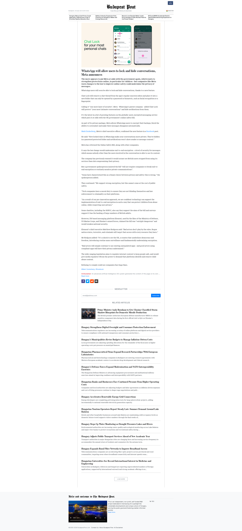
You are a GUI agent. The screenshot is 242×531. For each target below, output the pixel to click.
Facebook (150, 131)
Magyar (170, 10)
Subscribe (155, 295)
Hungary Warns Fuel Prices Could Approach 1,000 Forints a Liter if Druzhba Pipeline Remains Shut (80, 17)
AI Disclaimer (118, 527)
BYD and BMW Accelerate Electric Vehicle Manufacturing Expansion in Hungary (159, 17)
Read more (85, 276)
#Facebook (100, 269)
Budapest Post (121, 6)
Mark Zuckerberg (88, 131)
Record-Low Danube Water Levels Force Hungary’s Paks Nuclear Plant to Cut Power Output (134, 17)
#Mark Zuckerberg (88, 269)
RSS (152, 501)
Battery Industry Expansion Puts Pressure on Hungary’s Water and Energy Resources (106, 17)
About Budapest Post (106, 527)
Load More (121, 479)
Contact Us (95, 527)
